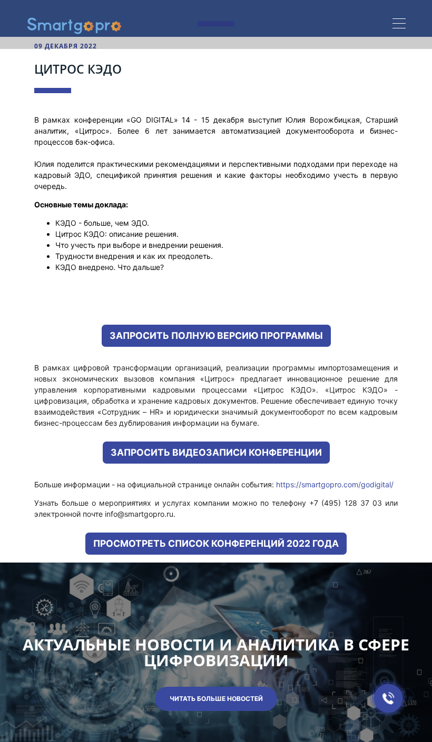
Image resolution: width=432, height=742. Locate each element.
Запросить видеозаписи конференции (216, 452)
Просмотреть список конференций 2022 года (216, 543)
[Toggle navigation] (399, 24)
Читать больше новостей (216, 699)
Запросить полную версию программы (216, 335)
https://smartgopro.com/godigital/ (335, 484)
